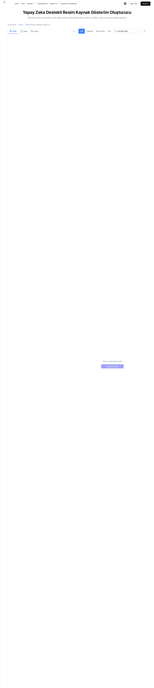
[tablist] (24, 31)
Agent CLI (54, 4)
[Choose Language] (125, 3)
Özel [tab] (109, 31)
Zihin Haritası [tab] (100, 31)
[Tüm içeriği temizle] (74, 31)
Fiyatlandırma (42, 4)
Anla (23, 4)
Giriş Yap (133, 4)
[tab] (13, 31)
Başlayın (145, 4)
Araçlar (30, 4)
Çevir (17, 4)
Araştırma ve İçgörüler (68, 4)
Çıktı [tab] (81, 31)
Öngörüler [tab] (89, 31)
